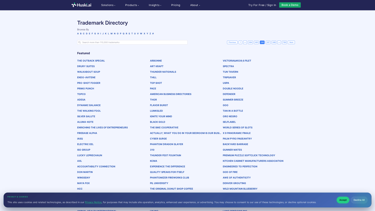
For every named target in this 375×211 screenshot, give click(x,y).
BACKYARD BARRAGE (235, 144)
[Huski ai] (82, 5)
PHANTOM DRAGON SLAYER (166, 144)
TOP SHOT (156, 83)
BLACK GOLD (157, 122)
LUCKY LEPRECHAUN (89, 155)
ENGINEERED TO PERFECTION (240, 166)
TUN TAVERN (230, 71)
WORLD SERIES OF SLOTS (237, 127)
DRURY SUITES (86, 66)
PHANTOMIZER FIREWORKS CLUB (169, 177)
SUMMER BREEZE (233, 99)
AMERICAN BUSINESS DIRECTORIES (170, 94)
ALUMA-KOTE (85, 122)
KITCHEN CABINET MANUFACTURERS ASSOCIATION (253, 161)
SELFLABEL (229, 122)
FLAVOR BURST (159, 105)
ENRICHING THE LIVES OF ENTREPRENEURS (102, 127)
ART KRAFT (156, 66)
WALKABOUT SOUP (88, 71)
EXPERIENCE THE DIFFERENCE (167, 166)
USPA (226, 83)
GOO (225, 105)
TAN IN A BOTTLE (233, 110)
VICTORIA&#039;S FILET (237, 60)
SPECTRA (228, 66)
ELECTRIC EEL (85, 144)
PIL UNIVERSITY (159, 183)
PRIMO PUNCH (85, 88)
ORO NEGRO (230, 116)
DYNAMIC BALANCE (89, 105)
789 (284, 42)
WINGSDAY (83, 177)
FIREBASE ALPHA (87, 133)
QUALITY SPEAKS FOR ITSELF (167, 172)
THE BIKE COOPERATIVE (164, 127)
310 (152, 149)
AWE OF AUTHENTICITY (237, 177)
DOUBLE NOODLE (233, 88)
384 (250, 42)
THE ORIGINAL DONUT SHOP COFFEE (171, 188)
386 (262, 42)
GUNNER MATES (232, 149)
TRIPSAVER (229, 77)
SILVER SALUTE (86, 116)
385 (256, 42)
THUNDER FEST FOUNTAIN (165, 155)
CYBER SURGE (158, 138)
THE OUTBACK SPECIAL (91, 60)
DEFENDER (229, 94)
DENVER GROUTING (234, 183)
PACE (153, 88)
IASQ (80, 138)
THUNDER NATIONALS (163, 71)
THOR (153, 99)
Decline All (359, 200)
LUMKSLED (156, 110)
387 (268, 42)
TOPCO (81, 94)
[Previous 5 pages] (245, 42)
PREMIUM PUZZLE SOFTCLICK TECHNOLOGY (249, 155)
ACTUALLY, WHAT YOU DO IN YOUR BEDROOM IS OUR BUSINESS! (186, 133)
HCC (79, 188)
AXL (79, 161)
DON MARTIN (85, 172)
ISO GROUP (83, 149)
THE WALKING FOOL (89, 110)
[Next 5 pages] (279, 42)
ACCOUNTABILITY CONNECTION (96, 166)
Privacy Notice (93, 202)
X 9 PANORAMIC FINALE (237, 133)
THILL (153, 77)
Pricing (175, 5)
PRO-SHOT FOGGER (88, 83)
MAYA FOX (83, 183)
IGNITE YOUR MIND (161, 116)
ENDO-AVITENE (86, 77)
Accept (343, 200)
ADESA (81, 99)
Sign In (271, 5)
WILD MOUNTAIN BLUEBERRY (240, 188)
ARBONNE (156, 60)
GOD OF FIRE (230, 172)
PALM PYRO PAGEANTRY (237, 138)
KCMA (153, 161)
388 (274, 42)
